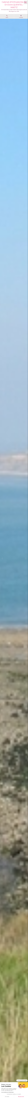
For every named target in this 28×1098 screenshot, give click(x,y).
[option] (14, 558)
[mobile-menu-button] (25, 2)
